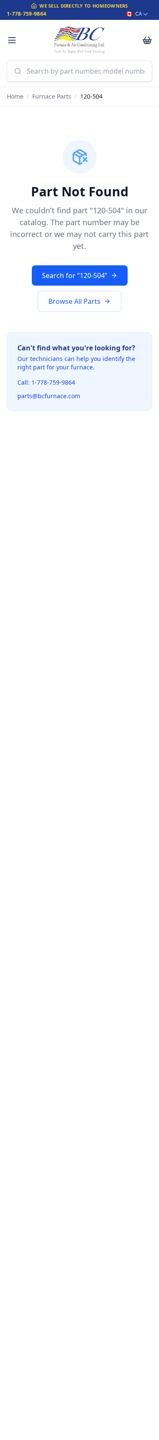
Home (15, 96)
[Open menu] (12, 40)
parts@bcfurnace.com (48, 396)
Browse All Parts (74, 301)
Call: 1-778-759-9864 (46, 382)
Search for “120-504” (74, 275)
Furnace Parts (51, 96)
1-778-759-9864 (26, 13)
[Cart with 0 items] (147, 40)
